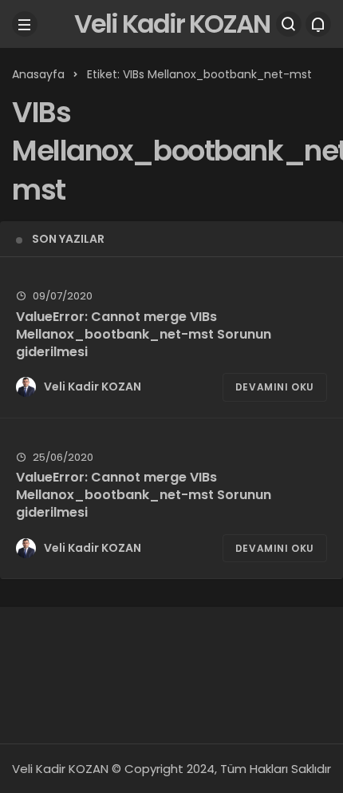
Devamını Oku (274, 387)
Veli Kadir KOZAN (172, 24)
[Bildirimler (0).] (318, 24)
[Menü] (24, 24)
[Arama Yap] (289, 24)
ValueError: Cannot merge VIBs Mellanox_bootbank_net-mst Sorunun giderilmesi (143, 334)
